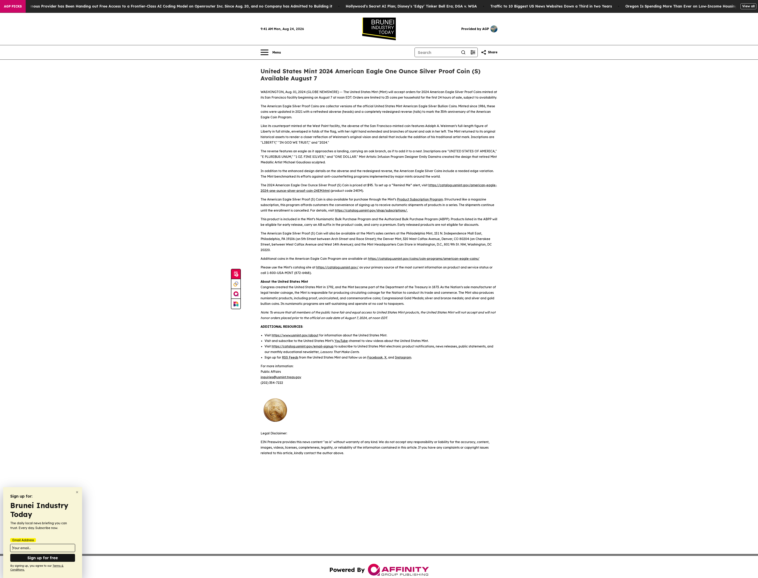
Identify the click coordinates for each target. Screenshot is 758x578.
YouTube (341, 341)
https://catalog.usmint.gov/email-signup (303, 346)
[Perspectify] (235, 284)
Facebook (375, 357)
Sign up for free (42, 557)
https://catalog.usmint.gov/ (337, 267)
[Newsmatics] (235, 304)
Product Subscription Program (420, 199)
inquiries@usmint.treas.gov (281, 377)
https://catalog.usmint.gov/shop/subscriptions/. (371, 210)
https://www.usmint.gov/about (295, 335)
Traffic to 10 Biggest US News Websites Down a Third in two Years (551, 6)
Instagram (403, 357)
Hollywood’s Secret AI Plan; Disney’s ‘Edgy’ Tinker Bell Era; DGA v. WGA (411, 6)
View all (748, 6)
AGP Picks (13, 6)
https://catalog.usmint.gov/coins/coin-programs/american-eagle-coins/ (423, 259)
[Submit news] (235, 274)
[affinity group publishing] (235, 294)
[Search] (463, 52)
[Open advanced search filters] (473, 52)
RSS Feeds (290, 357)
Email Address (23, 540)
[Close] (77, 492)
